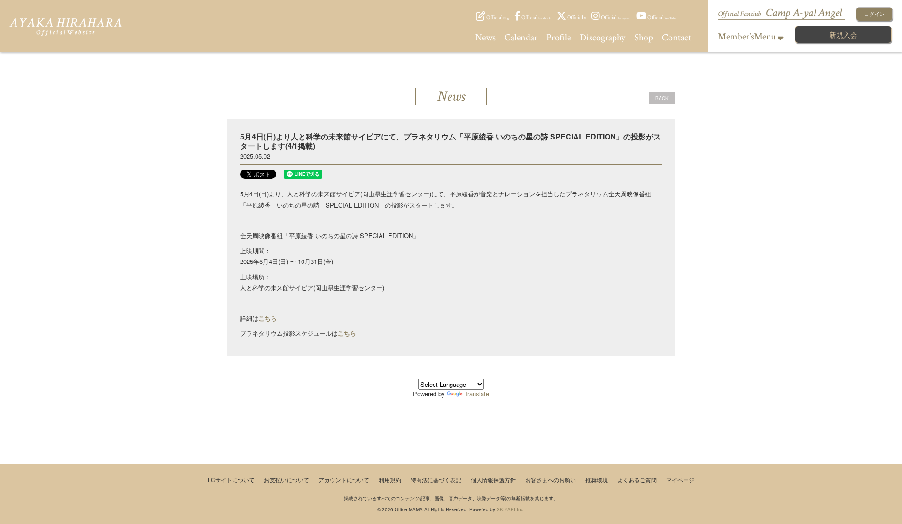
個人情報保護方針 (493, 480)
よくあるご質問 (637, 480)
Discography (602, 37)
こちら (347, 333)
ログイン (874, 13)
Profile (558, 37)
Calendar (521, 37)
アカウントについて (344, 480)
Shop (643, 37)
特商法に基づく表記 (436, 480)
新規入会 (843, 34)
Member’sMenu (748, 37)
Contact (676, 37)
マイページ (680, 480)
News (485, 37)
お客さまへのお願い (550, 480)
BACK (662, 98)
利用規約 (390, 480)
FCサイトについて (231, 480)
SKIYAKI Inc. (511, 509)
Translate (476, 393)
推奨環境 (596, 480)
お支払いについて (286, 480)
